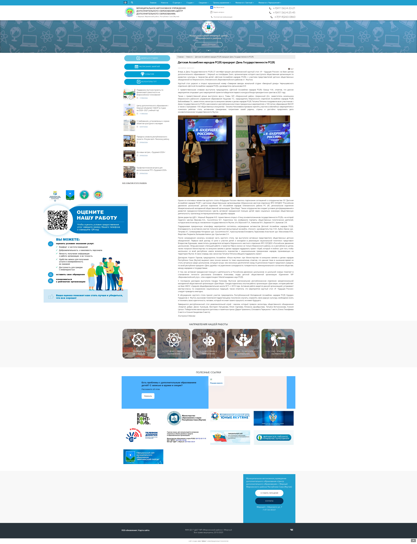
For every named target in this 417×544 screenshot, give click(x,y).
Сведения (203, 3)
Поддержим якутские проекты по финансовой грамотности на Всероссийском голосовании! (150, 92)
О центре (177, 3)
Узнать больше (209, 45)
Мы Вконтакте (218, 7)
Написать (148, 396)
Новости (164, 3)
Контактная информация (222, 17)
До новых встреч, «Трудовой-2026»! (151, 152)
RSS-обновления (129, 530)
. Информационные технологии (213, 541)
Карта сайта (143, 530)
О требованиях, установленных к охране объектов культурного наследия (153, 122)
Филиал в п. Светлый (244, 3)
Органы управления (221, 3)
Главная (153, 3)
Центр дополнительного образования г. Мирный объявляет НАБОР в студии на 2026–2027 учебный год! (153, 107)
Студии (189, 3)
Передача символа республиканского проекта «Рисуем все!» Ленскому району (153, 138)
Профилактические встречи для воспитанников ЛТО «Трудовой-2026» (152, 169)
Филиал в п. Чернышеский (269, 3)
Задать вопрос (218, 12)
